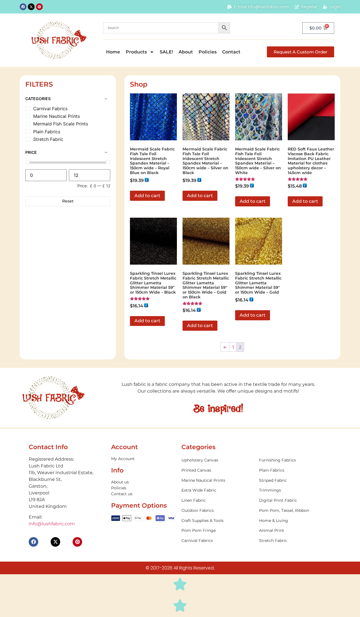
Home (113, 52)
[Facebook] (23, 6)
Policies (208, 52)
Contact (231, 52)
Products (136, 52)
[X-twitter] (31, 6)
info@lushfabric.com (52, 523)
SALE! (166, 52)
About (186, 52)
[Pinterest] (39, 6)
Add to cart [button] (147, 195)
